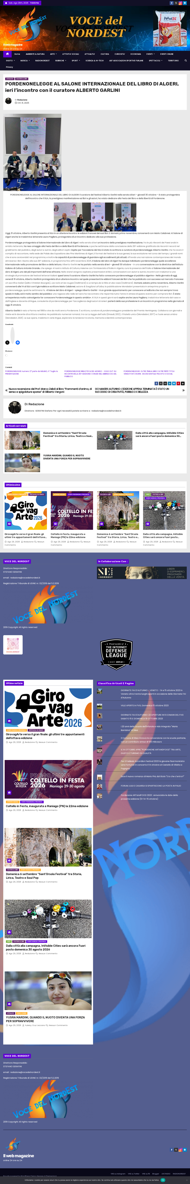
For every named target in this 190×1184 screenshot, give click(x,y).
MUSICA (24, 60)
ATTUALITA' (9, 79)
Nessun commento (48, 742)
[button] (186, 60)
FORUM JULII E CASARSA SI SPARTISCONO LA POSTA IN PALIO (151, 785)
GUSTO (9, 60)
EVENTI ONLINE (166, 54)
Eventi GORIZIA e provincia (155, 498)
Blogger (155, 1174)
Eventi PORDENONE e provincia (78, 494)
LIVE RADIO (166, 1174)
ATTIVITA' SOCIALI (59, 494)
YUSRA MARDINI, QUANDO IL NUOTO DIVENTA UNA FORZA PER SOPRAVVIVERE (66, 457)
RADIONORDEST (42, 60)
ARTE (52, 54)
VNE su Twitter (133, 1174)
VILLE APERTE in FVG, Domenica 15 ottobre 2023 (145, 705)
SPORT (75, 60)
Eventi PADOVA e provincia (17, 494)
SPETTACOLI (155, 60)
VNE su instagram (118, 1174)
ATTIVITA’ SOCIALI (70, 54)
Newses (40, 1176)
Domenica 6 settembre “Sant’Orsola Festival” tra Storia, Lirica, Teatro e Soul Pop (67, 436)
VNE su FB (146, 1174)
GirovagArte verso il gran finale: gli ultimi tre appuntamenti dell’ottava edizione (25, 537)
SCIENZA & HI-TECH (95, 60)
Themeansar (51, 1176)
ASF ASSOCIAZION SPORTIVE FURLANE (126, 60)
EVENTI (150, 54)
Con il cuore (21, 1013)
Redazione (22, 100)
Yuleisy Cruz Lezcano (35, 1025)
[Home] (7, 54)
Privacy (9, 67)
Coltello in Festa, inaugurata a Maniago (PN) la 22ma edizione (68, 536)
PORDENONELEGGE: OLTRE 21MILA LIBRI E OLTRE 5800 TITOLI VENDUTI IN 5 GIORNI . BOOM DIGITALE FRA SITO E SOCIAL (149, 372)
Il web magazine (12, 44)
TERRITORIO (173, 60)
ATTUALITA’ (90, 54)
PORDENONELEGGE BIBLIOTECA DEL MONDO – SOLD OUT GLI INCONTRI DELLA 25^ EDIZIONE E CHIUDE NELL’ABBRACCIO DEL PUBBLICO (90, 374)
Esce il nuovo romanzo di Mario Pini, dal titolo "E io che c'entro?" (152, 776)
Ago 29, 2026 (13, 541)
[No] (186, 1180)
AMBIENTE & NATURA (35, 54)
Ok (163, 1180)
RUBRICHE (60, 60)
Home (17, 54)
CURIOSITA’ (120, 54)
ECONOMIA (136, 54)
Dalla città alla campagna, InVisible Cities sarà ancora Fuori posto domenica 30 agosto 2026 (160, 436)
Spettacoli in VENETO (37, 494)
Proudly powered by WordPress (16, 1176)
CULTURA (105, 54)
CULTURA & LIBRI (21, 79)
